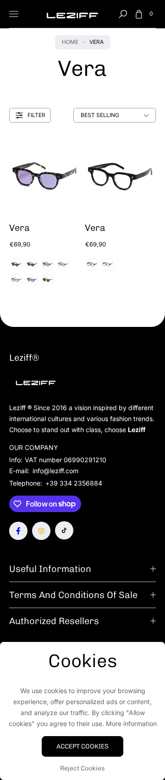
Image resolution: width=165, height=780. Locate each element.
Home (70, 41)
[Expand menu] (14, 14)
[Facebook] (18, 531)
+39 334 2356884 (73, 483)
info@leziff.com (54, 471)
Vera (19, 227)
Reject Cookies (82, 768)
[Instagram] (41, 531)
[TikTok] (64, 530)
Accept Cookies (82, 746)
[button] (123, 14)
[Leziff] (72, 14)
